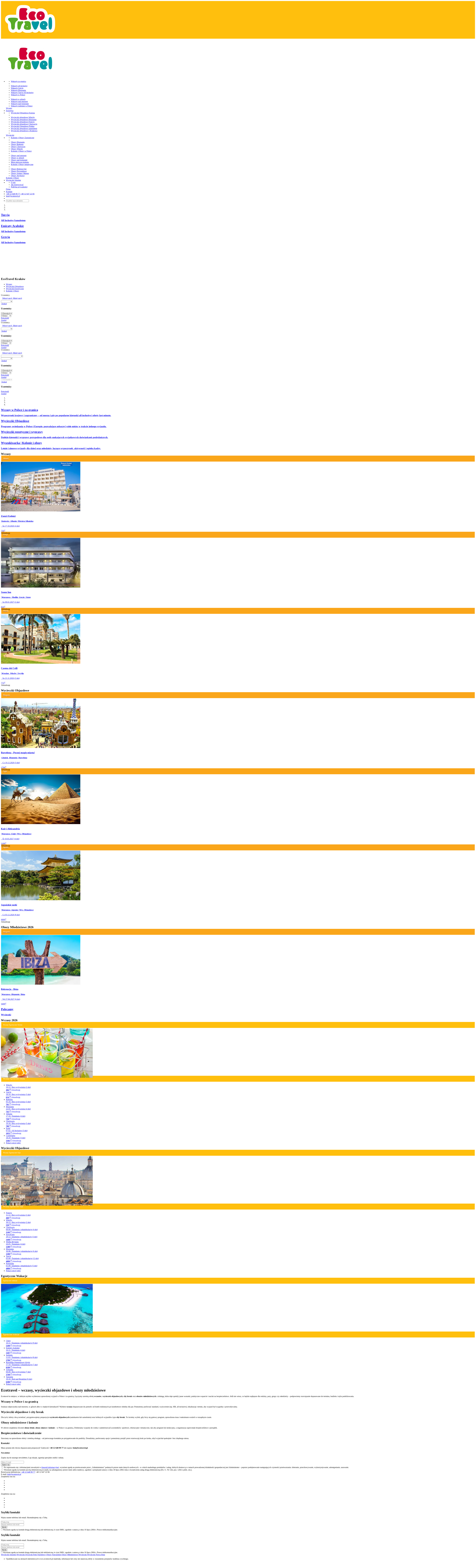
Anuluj (3, 320)
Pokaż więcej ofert (13, 1143)
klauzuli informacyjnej (50, 1467)
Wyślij (4, 1527)
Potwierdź (5, 318)
